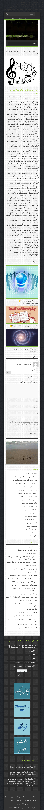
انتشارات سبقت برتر (30, 513)
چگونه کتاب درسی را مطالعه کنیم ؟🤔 (24, 326)
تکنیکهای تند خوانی (31, 565)
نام (37, 401)
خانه (37, 51)
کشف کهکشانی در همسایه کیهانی (26, 349)
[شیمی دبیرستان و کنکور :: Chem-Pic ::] (17, 36)
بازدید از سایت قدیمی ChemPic (26, 483)
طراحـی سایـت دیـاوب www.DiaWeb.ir (22, 807)
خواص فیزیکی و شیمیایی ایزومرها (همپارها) (23, 575)
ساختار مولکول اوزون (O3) (28, 600)
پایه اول (30, 651)
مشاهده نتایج (22, 675)
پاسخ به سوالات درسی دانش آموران (25, 480)
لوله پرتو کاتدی (32, 609)
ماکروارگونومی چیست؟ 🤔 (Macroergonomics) (28, 302)
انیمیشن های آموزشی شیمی (27, 493)
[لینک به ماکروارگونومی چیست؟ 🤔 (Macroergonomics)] (21, 298)
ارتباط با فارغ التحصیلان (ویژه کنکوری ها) (24, 477)
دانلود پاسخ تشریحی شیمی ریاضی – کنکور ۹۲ (22, 578)
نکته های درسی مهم (30, 509)
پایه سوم (30, 659)
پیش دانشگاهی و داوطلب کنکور (22, 662)
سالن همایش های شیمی (29, 503)
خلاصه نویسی (32, 572)
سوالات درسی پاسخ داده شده (27, 486)
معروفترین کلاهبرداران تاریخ (28, 612)
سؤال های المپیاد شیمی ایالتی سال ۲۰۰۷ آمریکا (21, 597)
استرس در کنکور (31, 553)
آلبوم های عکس (32, 532)
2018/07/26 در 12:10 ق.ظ (24, 364)
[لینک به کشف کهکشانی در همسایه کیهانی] (21, 346)
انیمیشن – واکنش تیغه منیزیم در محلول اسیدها (22, 562)
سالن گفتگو (33, 536)
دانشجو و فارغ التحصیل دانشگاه (22, 666)
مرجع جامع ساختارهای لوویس (27, 490)
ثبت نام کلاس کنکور (30, 519)
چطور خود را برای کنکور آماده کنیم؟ (25, 569)
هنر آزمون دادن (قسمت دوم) (27, 627)
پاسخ (8, 372)
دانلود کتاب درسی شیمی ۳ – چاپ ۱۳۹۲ (24, 585)
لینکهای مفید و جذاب (30, 516)
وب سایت (35, 413)
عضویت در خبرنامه (31, 523)
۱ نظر (37, 98)
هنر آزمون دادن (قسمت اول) (27, 624)
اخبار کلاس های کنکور (30, 473)
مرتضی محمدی (31, 96)
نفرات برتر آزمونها (31, 529)
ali (30, 363)
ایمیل (36, 407)
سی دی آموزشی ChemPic (28, 496)
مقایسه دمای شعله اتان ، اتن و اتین (25, 615)
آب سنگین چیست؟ (31, 547)
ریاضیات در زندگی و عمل (29, 594)
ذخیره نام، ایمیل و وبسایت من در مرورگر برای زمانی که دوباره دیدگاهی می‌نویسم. (23, 423)
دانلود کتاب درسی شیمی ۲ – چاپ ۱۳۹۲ (24, 582)
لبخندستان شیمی (31, 526)
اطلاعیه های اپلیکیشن (30, 506)
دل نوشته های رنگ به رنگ (28, 500)
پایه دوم (30, 655)
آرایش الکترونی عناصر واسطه (27, 550)
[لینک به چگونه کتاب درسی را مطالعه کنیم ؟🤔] (21, 323)
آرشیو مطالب (27, 51)
